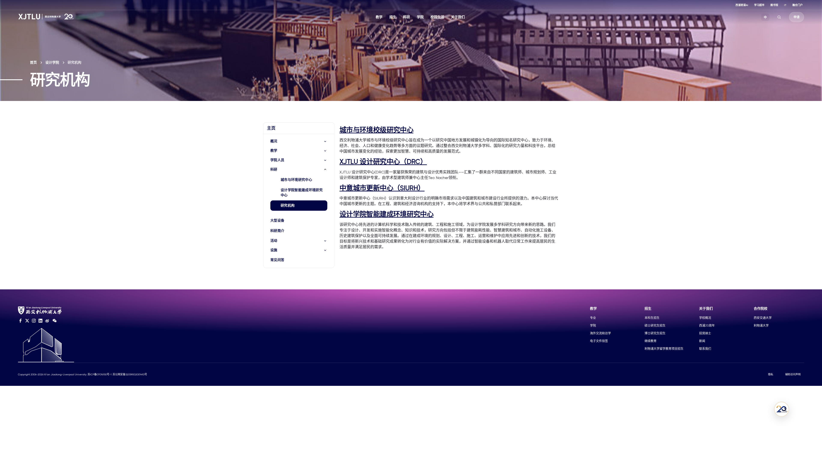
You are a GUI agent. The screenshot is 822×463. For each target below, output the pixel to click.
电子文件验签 (599, 341)
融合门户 (797, 5)
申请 (797, 17)
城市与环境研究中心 (296, 180)
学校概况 (705, 317)
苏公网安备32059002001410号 (130, 374)
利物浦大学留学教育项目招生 (664, 348)
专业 (593, 317)
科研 (406, 17)
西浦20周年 (707, 325)
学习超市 (759, 5)
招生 (392, 17)
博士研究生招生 (655, 333)
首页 (33, 62)
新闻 (702, 341)
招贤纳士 (705, 333)
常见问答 (277, 260)
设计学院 (52, 62)
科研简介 (277, 231)
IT (785, 5)
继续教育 (651, 341)
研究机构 (288, 205)
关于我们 (458, 17)
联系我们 (705, 348)
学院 (420, 17)
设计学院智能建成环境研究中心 (302, 192)
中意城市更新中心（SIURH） (382, 188)
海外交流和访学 (600, 333)
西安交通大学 (763, 317)
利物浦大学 (761, 325)
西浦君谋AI (742, 5)
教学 (379, 17)
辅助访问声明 (793, 374)
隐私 (770, 374)
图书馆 (774, 5)
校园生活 (437, 17)
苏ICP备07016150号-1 (100, 374)
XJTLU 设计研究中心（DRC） (383, 162)
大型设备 (277, 220)
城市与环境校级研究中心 (376, 130)
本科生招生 (652, 317)
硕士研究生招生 (655, 325)
